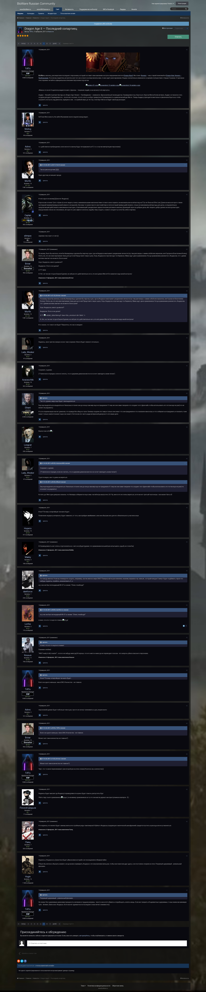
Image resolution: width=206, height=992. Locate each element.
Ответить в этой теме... (38, 943)
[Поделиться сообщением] (186, 49)
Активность (69, 9)
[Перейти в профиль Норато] (27, 517)
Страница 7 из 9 (68, 43)
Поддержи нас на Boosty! (88, 9)
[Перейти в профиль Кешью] (28, 645)
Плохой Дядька (28, 808)
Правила (41, 13)
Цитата (45, 105)
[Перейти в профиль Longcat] (28, 434)
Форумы (20, 13)
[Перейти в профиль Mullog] (28, 119)
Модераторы (52, 13)
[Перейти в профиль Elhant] (28, 399)
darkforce (27, 591)
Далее (55, 43)
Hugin (28, 876)
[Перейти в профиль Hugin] (28, 865)
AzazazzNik (28, 379)
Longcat (28, 445)
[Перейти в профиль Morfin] (28, 169)
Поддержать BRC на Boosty (103, 23)
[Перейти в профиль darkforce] (28, 580)
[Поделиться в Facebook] (25, 961)
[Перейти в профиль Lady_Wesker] (28, 344)
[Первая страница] (18, 43)
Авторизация (168, 28)
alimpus (27, 235)
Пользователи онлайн (68, 13)
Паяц (27, 842)
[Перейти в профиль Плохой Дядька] (28, 797)
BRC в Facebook (108, 9)
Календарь (30, 13)
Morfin (28, 181)
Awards (134, 9)
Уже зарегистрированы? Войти (162, 3)
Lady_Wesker (27, 352)
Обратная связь (118, 986)
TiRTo (31, 31)
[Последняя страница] (59, 43)
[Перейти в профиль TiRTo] (20, 30)
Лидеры (123, 9)
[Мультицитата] (40, 105)
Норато (28, 528)
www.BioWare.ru (25, 9)
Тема (83, 986)
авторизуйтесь (84, 935)
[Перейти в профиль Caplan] (28, 203)
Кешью (28, 655)
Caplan (28, 215)
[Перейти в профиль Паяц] (28, 830)
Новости (51, 31)
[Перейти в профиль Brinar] (28, 255)
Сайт (57, 9)
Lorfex (28, 624)
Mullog (28, 129)
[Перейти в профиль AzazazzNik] (28, 371)
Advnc (28, 146)
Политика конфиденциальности (99, 986)
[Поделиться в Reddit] (18, 961)
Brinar (28, 263)
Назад (23, 43)
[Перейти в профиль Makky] (28, 548)
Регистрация (182, 3)
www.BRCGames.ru (43, 9)
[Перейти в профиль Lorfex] (28, 613)
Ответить (178, 37)
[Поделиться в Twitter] (21, 961)
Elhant (28, 407)
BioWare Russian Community (36, 3)
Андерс (143, 75)
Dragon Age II (128, 75)
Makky (28, 557)
